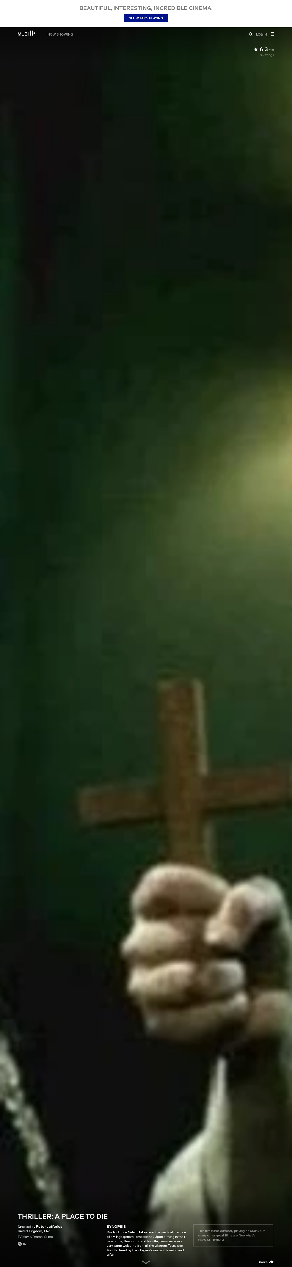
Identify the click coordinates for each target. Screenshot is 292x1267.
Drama (38, 1237)
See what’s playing (146, 18)
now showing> (211, 1240)
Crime (48, 1237)
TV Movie (24, 1237)
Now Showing (60, 34)
